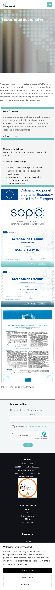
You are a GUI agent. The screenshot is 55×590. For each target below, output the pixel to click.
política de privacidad (36, 426)
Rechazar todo (27, 584)
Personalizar (27, 577)
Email (32, 414)
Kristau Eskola (27, 516)
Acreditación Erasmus (17, 184)
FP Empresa (27, 522)
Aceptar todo (27, 570)
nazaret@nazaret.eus (27, 477)
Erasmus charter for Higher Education (25, 168)
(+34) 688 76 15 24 (32, 473)
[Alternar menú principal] (49, 4)
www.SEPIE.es (27, 387)
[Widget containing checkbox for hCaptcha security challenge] (29, 435)
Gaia (27, 513)
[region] (27, 566)
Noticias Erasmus (11, 136)
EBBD (27, 519)
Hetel (27, 509)
